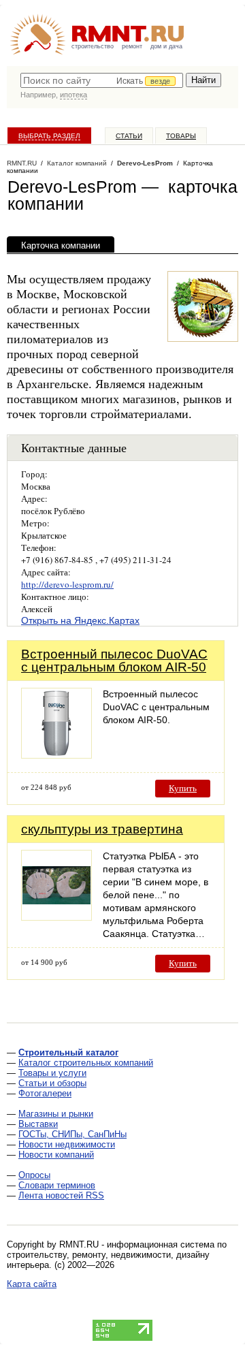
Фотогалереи (44, 1093)
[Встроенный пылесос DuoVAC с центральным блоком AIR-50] (56, 755)
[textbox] (101, 80)
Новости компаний (56, 1154)
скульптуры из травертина (102, 829)
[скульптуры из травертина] (56, 917)
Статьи (129, 136)
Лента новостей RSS (61, 1195)
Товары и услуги (52, 1073)
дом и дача (166, 46)
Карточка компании (60, 245)
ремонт (132, 46)
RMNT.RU (22, 163)
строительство (92, 46)
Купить (183, 788)
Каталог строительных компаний (85, 1063)
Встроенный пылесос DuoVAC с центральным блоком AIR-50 (114, 660)
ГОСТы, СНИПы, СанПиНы (72, 1134)
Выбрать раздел (49, 136)
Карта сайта (31, 1284)
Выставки (38, 1124)
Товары (181, 136)
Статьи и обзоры (52, 1083)
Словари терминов (56, 1185)
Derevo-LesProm (145, 163)
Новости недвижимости (66, 1144)
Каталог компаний (77, 163)
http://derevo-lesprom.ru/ (67, 584)
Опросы (34, 1175)
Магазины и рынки (55, 1114)
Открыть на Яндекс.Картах (80, 620)
